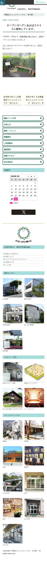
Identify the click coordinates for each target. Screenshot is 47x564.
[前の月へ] (27, 176)
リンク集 (8, 265)
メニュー (42, 2)
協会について (9, 256)
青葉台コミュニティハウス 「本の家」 (25, 551)
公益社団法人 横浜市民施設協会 (28, 9)
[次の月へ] (35, 176)
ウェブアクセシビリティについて (16, 259)
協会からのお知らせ (11, 254)
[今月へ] (31, 176)
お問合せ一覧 (9, 262)
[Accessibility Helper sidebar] (2, 2)
